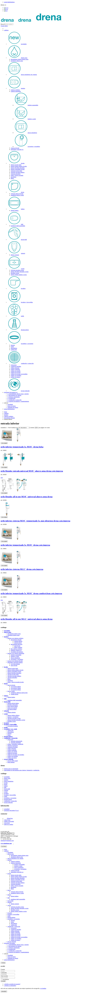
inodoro (6, 415)
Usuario (3, 969)
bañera (6, 786)
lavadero (6, 793)
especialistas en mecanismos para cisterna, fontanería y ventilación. (21, 770)
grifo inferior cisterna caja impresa (22, 569)
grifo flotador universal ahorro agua (26, 497)
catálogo (6, 413)
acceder (3, 981)
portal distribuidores (9, 2)
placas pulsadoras (8, 781)
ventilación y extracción (10, 801)
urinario (6, 790)
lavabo (6, 783)
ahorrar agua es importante (11, 768)
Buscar (2, 24)
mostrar (32, 427)
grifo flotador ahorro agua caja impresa (32, 471)
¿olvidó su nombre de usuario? (12, 984)
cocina (6, 792)
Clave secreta (4, 976)
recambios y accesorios (10, 798)
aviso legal (7, 823)
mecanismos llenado (9, 418)
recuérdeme (5, 979)
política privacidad (9, 821)
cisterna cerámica (8, 416)
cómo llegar (7, 820)
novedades (7, 776)
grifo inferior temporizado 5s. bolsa (22, 447)
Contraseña (4, 972)
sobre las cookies (8, 824)
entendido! (3, 991)
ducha (5, 784)
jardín (5, 796)
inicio (5, 412)
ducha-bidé (7, 789)
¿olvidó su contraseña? (10, 985)
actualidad (6, 809)
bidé (5, 787)
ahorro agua (7, 778)
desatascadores (8, 799)
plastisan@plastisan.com (7, 840)
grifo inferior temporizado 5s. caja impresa (25, 545)
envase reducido (8, 802)
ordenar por (15, 427)
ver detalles (43, 988)
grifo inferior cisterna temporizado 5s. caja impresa (35, 521)
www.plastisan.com (6, 843)
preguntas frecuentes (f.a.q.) (11, 810)
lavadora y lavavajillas (10, 795)
